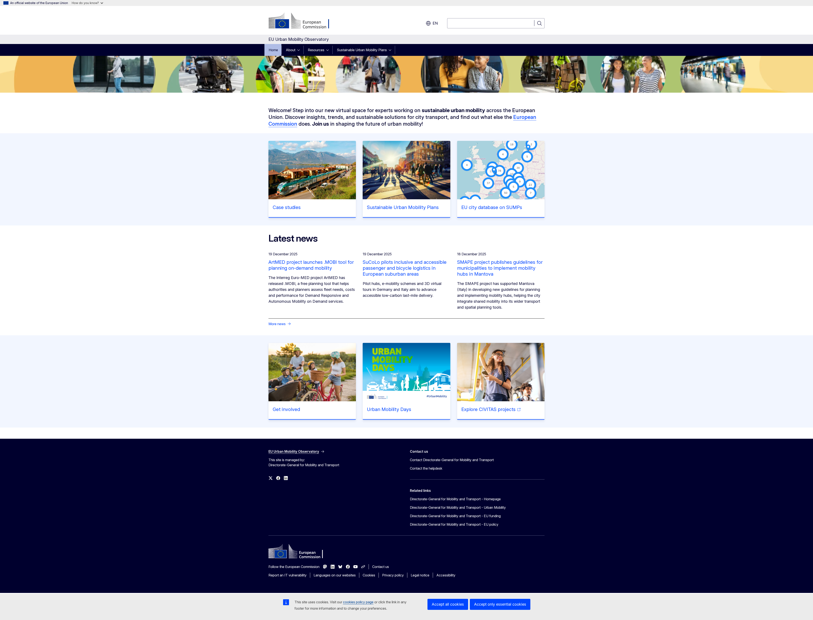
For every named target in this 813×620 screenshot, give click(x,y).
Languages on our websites (335, 575)
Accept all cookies (448, 604)
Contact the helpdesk (426, 468)
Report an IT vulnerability (287, 575)
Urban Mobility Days (389, 409)
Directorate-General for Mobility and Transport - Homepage (455, 499)
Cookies (369, 575)
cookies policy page (358, 602)
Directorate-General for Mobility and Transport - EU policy (454, 524)
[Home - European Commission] (302, 21)
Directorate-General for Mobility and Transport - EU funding (455, 516)
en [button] (435, 23)
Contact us (380, 567)
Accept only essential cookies (500, 604)
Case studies (287, 207)
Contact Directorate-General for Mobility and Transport (452, 460)
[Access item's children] (299, 50)
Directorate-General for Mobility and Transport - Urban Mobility (458, 507)
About (290, 50)
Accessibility (445, 575)
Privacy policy (393, 575)
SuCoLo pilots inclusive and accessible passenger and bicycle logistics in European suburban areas (405, 268)
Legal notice (420, 575)
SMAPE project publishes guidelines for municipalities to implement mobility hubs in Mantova (500, 268)
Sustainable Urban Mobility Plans (362, 50)
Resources (316, 50)
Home (273, 50)
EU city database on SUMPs (491, 207)
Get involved (286, 409)
